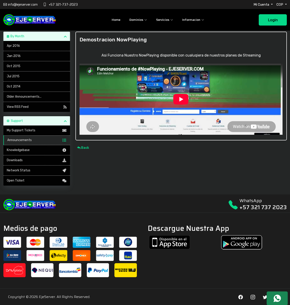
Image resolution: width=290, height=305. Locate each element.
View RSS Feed (18, 107)
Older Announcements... (24, 97)
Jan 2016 (14, 56)
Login (273, 20)
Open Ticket (15, 180)
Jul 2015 (13, 76)
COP (280, 4)
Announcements (19, 140)
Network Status (18, 170)
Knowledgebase (18, 150)
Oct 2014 (13, 86)
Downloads (15, 160)
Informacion (191, 19)
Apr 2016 (13, 46)
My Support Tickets (21, 130)
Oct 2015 (13, 66)
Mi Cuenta (262, 4)
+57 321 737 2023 (263, 207)
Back (84, 148)
